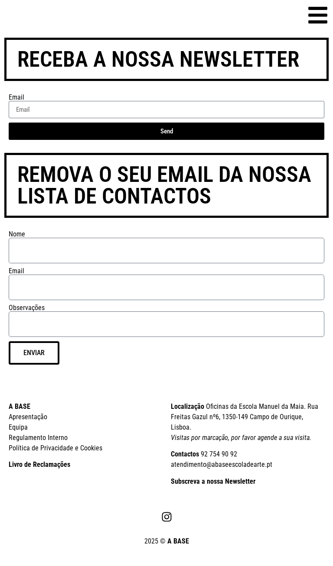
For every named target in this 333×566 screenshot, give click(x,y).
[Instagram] (166, 516)
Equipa (18, 427)
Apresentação (28, 417)
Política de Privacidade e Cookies (55, 448)
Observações (27, 307)
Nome (17, 234)
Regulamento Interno (38, 437)
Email (16, 97)
